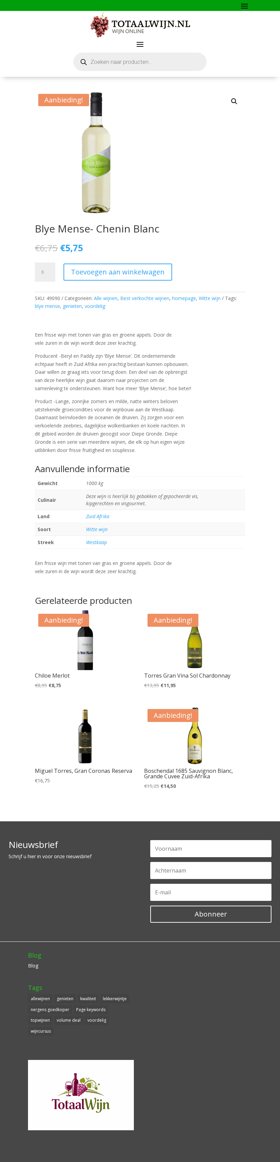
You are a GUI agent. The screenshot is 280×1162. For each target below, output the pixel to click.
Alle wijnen (105, 298)
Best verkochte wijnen (144, 298)
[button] (234, 101)
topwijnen (40, 1020)
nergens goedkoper (50, 1009)
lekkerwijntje (115, 999)
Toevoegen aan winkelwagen (118, 272)
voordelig (95, 306)
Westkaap (96, 542)
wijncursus (41, 1031)
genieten (72, 306)
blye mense (47, 306)
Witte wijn (210, 298)
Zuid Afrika (97, 516)
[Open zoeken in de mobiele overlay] (140, 61)
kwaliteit (88, 999)
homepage (184, 298)
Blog (33, 965)
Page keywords (91, 1009)
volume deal (69, 1020)
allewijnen (40, 999)
